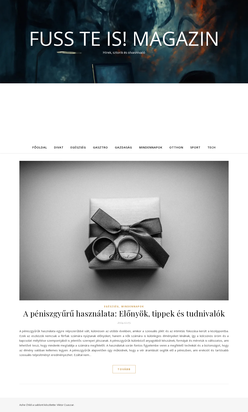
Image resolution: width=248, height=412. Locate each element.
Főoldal (39, 147)
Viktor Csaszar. (65, 405)
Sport (195, 147)
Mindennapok (150, 147)
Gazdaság (123, 147)
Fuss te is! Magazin (124, 38)
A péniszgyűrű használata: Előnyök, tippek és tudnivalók (124, 313)
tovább (124, 369)
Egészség (78, 147)
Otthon (176, 147)
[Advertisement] (124, 112)
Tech (212, 147)
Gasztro (100, 147)
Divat (59, 147)
